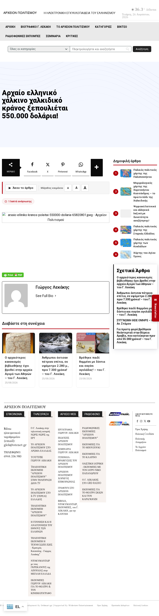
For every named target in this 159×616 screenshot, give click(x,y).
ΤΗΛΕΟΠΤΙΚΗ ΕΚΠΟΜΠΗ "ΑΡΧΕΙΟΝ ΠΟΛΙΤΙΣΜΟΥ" (39, 510)
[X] (145, 421)
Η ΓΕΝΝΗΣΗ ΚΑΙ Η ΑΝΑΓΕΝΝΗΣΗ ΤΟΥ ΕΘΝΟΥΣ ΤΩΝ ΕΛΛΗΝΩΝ (41, 526)
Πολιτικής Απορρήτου (140, 440)
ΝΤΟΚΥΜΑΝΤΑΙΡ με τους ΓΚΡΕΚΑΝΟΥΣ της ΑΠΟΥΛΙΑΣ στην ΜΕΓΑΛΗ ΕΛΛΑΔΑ (41, 567)
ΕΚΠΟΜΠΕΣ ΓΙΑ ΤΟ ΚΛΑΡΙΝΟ (91, 455)
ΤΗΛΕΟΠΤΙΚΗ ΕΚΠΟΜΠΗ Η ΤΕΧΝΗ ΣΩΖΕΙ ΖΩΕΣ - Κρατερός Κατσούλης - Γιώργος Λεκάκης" (41, 546)
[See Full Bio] (55, 296)
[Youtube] (149, 421)
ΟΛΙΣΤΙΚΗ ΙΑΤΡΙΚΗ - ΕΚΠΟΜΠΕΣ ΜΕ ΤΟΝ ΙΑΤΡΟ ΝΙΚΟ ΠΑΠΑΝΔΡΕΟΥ (92, 468)
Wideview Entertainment (80, 605)
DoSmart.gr (46, 605)
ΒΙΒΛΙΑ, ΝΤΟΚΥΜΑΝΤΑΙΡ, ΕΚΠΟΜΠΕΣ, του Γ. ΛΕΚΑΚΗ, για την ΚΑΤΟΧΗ (68, 507)
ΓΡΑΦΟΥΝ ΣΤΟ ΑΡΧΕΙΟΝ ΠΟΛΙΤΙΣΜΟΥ (66, 491)
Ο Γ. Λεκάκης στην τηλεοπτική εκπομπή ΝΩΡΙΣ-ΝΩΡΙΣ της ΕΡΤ (40, 432)
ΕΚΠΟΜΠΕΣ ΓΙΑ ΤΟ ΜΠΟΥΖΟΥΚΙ (91, 446)
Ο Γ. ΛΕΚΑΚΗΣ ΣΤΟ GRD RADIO (91, 481)
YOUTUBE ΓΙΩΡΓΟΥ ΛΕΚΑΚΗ (41, 458)
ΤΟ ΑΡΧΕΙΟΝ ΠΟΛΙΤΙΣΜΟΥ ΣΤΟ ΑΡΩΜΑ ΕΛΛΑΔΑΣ (41, 447)
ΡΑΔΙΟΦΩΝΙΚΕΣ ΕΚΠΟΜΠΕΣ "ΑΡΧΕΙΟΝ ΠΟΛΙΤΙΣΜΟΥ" (91, 432)
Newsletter (155, 308)
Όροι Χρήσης (141, 429)
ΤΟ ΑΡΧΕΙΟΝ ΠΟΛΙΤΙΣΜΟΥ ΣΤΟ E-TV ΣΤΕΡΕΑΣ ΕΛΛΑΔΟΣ (41, 494)
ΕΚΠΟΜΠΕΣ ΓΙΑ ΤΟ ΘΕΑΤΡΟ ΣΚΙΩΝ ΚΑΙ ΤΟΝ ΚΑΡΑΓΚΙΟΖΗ (92, 494)
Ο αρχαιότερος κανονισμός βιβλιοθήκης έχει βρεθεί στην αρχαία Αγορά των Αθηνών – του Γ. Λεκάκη (136, 282)
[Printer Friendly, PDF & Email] (13, 277)
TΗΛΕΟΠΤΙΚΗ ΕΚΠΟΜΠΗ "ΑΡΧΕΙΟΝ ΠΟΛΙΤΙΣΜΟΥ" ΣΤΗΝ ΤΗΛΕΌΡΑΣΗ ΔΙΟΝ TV (41, 475)
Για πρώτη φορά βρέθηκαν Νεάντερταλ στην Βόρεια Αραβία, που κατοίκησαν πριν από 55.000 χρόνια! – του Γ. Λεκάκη (136, 336)
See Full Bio (44, 296)
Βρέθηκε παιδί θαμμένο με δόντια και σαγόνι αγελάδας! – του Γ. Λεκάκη (136, 311)
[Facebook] (137, 421)
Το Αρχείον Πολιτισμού (140, 448)
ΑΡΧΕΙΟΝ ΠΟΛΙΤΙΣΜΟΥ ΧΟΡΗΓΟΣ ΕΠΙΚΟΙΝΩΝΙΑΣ (66, 476)
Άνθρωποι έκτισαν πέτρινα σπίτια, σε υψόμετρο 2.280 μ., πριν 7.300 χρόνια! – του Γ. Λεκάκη (136, 297)
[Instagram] (141, 421)
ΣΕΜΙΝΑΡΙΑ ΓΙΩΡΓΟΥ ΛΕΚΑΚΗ (68, 450)
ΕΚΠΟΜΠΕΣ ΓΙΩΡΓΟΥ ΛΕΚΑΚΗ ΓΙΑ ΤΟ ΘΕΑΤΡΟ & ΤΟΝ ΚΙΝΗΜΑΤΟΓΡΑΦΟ (41, 586)
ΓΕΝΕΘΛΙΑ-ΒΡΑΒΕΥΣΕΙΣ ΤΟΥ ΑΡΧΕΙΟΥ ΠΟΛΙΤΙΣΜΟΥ (67, 461)
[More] (97, 167)
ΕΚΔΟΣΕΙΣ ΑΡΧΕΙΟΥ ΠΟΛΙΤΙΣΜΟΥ (65, 441)
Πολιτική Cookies (144, 433)
